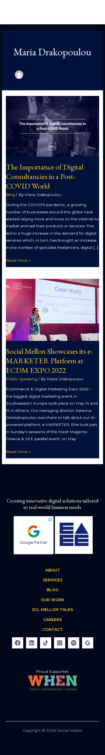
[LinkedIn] (31, 642)
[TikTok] (45, 642)
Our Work (52, 600)
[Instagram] (59, 642)
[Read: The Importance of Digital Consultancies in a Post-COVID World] (52, 126)
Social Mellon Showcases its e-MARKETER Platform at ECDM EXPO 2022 (49, 360)
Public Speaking (21, 379)
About (52, 570)
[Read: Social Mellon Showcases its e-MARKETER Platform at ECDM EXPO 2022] (52, 309)
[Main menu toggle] (94, 12)
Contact (52, 629)
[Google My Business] (87, 642)
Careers (52, 619)
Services (52, 580)
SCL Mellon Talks (52, 609)
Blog (10, 194)
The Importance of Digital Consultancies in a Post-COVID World (44, 176)
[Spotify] (73, 642)
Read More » (18, 260)
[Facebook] (17, 642)
